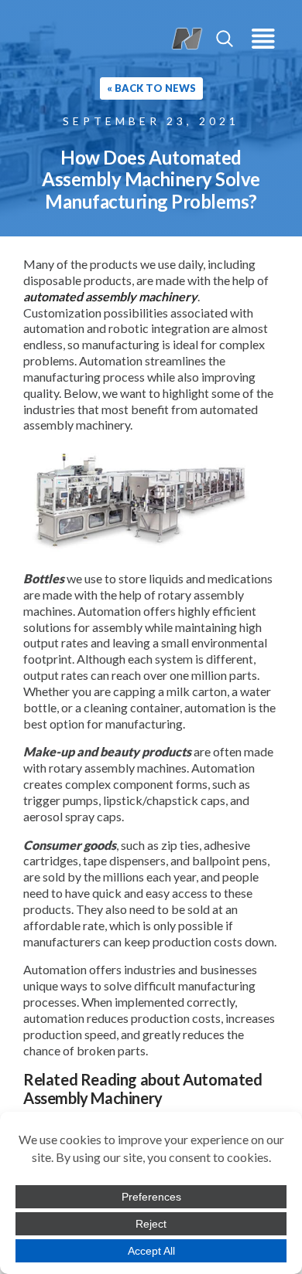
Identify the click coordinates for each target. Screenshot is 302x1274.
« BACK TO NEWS (151, 88)
